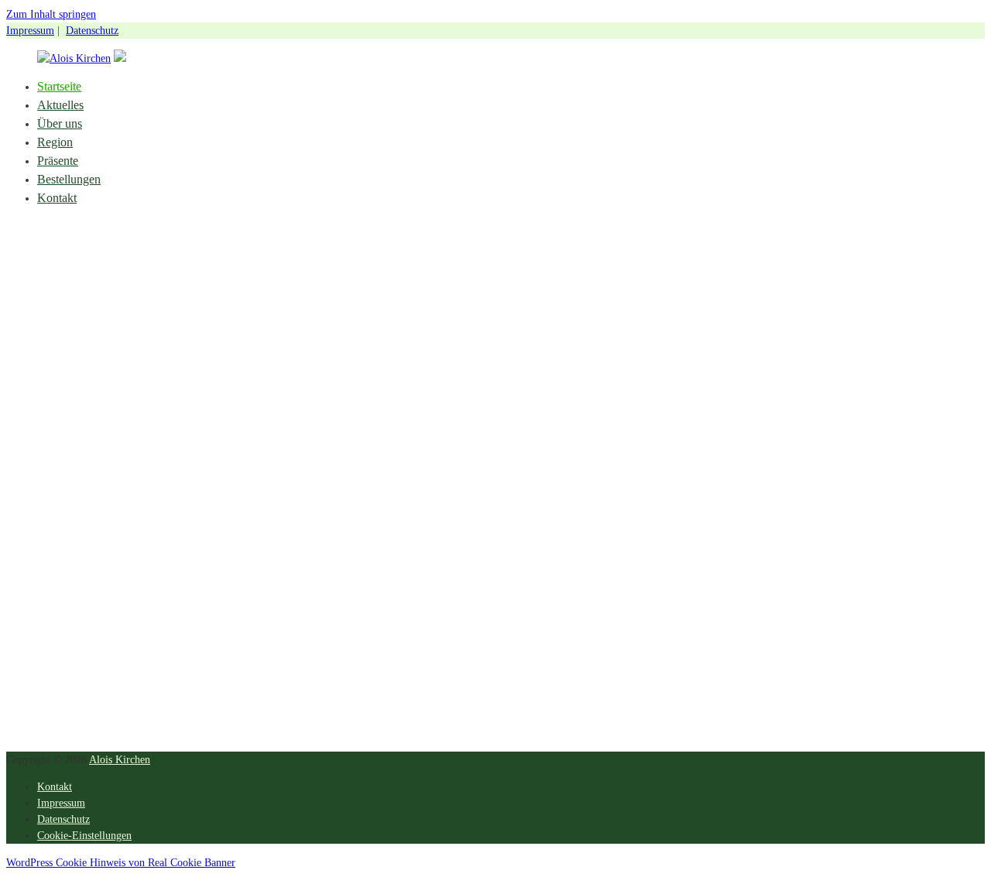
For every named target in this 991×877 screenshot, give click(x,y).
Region (55, 142)
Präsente (57, 160)
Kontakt (57, 197)
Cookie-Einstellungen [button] (84, 835)
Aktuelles (60, 104)
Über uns (59, 123)
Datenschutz (92, 30)
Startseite (59, 86)
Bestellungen (69, 179)
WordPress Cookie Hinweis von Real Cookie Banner (120, 862)
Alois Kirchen (119, 760)
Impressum (30, 30)
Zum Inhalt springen (51, 14)
